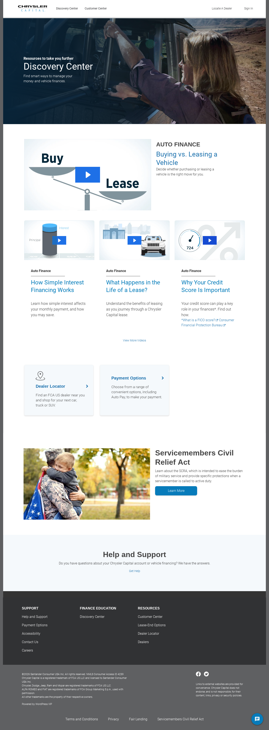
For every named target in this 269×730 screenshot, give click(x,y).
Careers (27, 650)
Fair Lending (138, 719)
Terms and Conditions (81, 719)
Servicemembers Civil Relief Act (180, 719)
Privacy (113, 719)
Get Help (134, 571)
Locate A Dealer (222, 8)
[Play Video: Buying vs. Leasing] (87, 175)
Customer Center (96, 8)
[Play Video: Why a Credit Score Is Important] (209, 240)
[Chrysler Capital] (32, 8)
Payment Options (34, 625)
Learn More (176, 491)
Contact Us (30, 642)
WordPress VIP (44, 704)
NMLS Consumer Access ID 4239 (105, 674)
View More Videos (134, 340)
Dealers (143, 642)
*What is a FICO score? (198, 320)
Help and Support (34, 617)
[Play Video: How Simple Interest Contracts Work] (59, 240)
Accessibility (31, 634)
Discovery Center (67, 8)
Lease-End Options (152, 625)
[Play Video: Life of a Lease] (134, 240)
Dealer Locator (148, 634)
